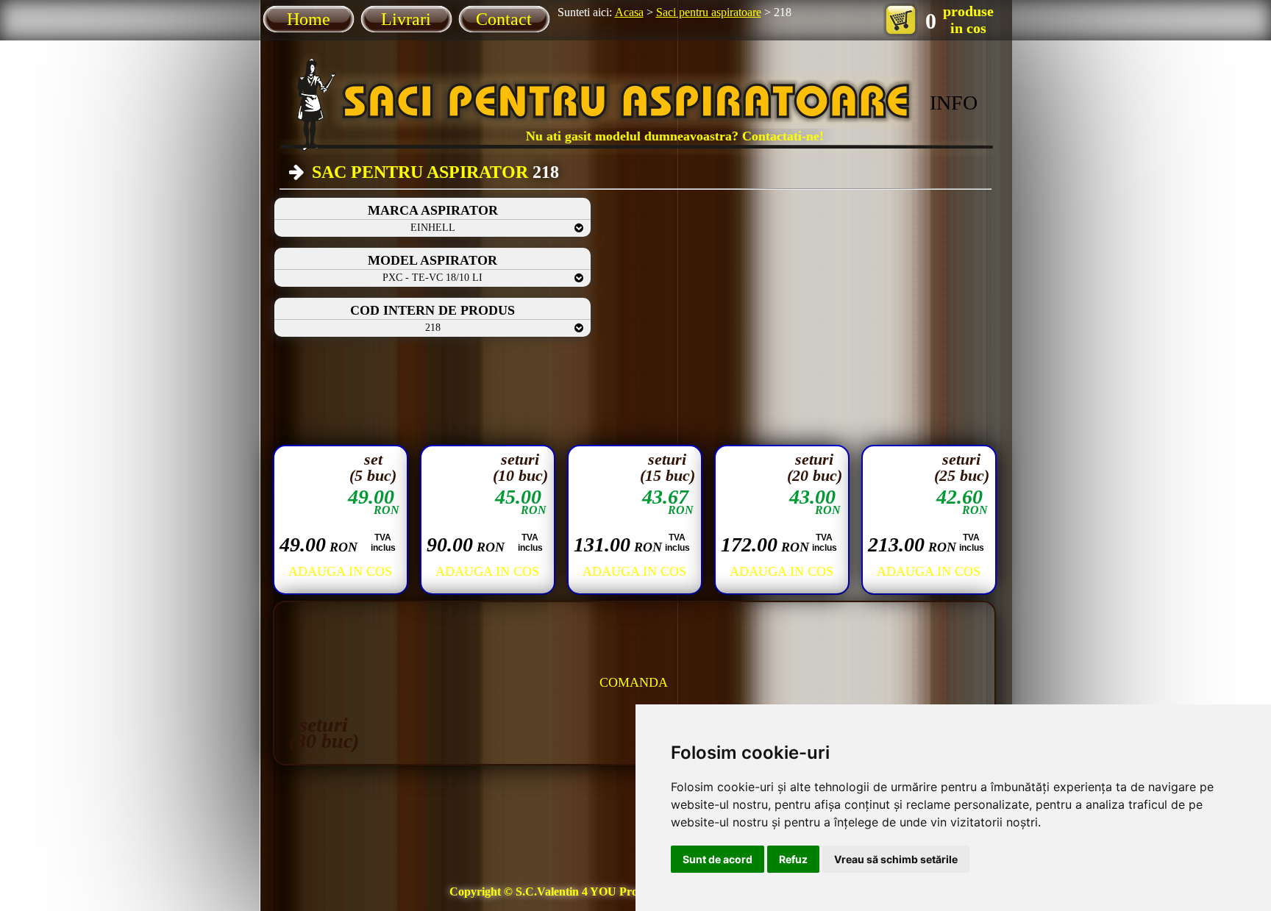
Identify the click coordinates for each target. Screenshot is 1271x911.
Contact (504, 19)
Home (308, 19)
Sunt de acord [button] (717, 859)
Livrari (406, 19)
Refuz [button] (793, 859)
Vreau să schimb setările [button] (896, 859)
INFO (954, 102)
